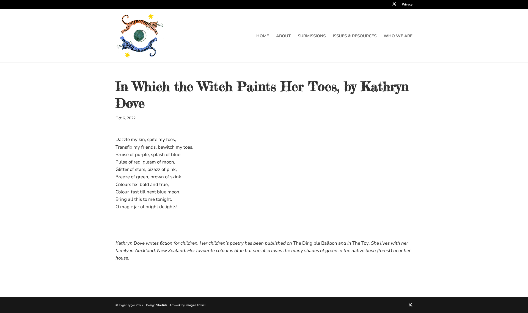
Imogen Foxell (196, 305)
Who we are (398, 36)
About (283, 36)
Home (262, 36)
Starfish (161, 305)
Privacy (407, 5)
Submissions (312, 36)
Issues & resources (354, 36)
